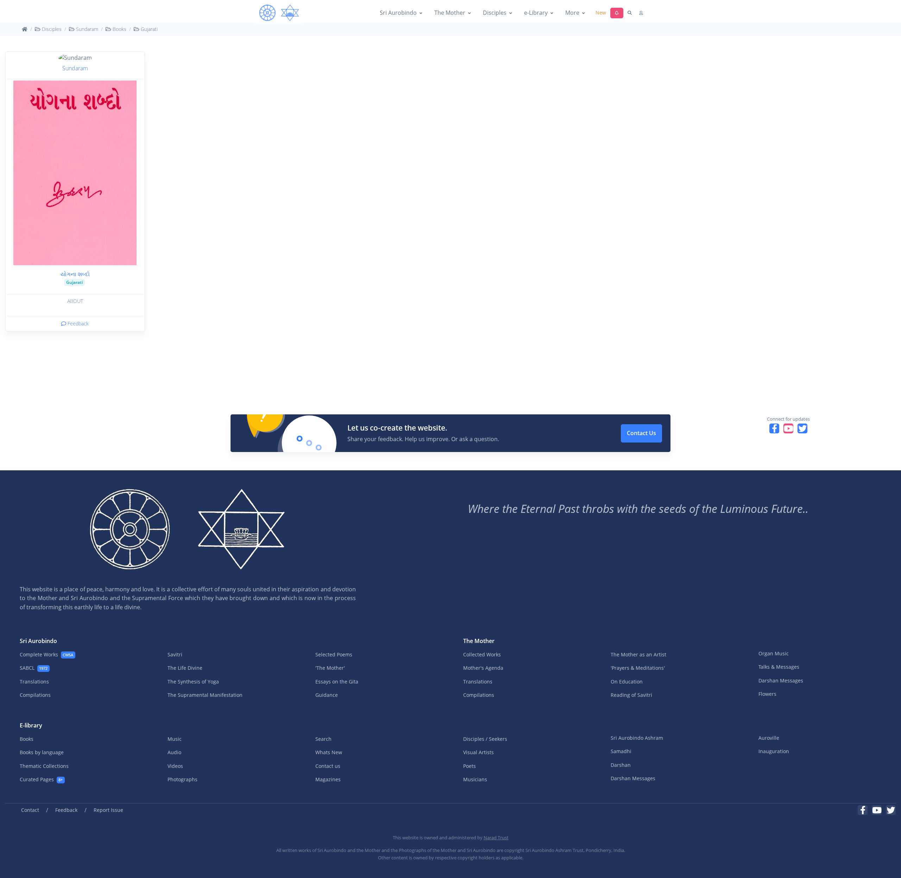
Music (175, 739)
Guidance (326, 695)
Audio (174, 752)
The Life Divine (185, 667)
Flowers (767, 694)
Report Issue (108, 810)
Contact (30, 810)
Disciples (494, 13)
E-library (31, 725)
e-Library (536, 13)
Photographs (182, 779)
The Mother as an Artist (638, 654)
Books (118, 29)
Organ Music (773, 653)
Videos (175, 766)
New (601, 12)
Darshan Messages (780, 680)
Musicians (475, 779)
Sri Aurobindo (398, 13)
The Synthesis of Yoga (193, 681)
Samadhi (621, 751)
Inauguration (773, 751)
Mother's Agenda (483, 667)
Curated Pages (41, 779)
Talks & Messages (778, 666)
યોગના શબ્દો (75, 274)
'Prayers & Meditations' (638, 667)
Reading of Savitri (631, 695)
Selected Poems (333, 654)
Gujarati (148, 29)
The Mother (449, 13)
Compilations (35, 695)
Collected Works (482, 654)
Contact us (327, 766)
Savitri (175, 654)
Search (323, 739)
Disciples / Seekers (485, 739)
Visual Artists (478, 752)
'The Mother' (330, 667)
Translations (34, 681)
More (572, 13)
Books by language (42, 752)
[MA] (279, 13)
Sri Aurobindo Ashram (637, 737)
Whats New (328, 752)
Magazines (328, 779)
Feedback (77, 323)
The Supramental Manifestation (205, 695)
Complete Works (46, 654)
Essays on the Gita (336, 681)
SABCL (34, 667)
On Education (627, 681)
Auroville (768, 737)
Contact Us (641, 433)
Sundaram (86, 29)
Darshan (621, 765)
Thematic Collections (44, 766)
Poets (469, 766)
